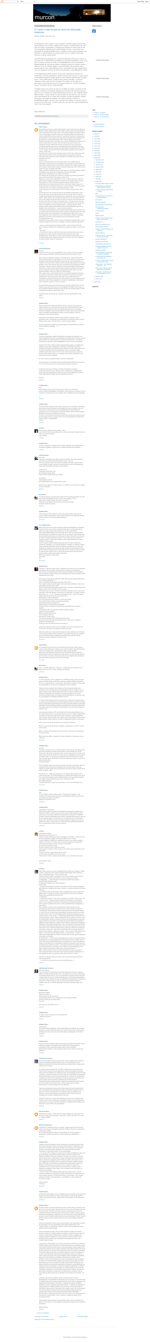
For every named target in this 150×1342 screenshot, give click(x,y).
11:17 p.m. (42, 660)
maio (97, 176)
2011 (95, 146)
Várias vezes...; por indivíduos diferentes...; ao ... (103, 264)
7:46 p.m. (41, 449)
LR (40, 869)
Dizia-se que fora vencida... (103, 224)
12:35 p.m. (42, 825)
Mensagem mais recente (42, 1316)
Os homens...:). (99, 222)
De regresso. (99, 200)
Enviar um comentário (43, 1313)
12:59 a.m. (42, 1200)
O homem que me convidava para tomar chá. (103, 257)
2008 (95, 153)
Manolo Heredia (43, 1125)
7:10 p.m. (41, 438)
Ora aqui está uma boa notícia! (103, 204)
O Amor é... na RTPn (99, 112)
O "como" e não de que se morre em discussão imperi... (104, 261)
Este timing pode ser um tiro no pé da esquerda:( (104, 196)
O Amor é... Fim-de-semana (101, 114)
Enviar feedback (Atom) (47, 1319)
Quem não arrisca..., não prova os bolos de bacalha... (103, 236)
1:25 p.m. (41, 863)
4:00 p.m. (41, 298)
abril (97, 179)
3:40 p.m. (41, 985)
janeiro (98, 279)
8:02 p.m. (41, 489)
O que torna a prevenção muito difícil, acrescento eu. (104, 218)
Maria (40, 494)
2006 (95, 158)
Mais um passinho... (100, 202)
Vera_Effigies (43, 525)
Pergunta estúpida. (100, 250)
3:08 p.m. (41, 962)
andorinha (42, 455)
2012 (95, 143)
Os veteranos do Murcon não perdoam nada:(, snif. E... (103, 272)
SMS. (96, 193)
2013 (95, 141)
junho (97, 174)
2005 (95, 281)
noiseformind (43, 248)
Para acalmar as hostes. (102, 226)
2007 (95, 155)
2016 (95, 134)
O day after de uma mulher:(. (103, 244)
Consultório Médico (99, 124)
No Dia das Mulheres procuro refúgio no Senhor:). (103, 247)
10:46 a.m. (42, 801)
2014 (95, 138)
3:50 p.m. (41, 1007)
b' (39, 831)
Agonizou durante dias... (102, 241)
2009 (95, 150)
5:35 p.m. (41, 1309)
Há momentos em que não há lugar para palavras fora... (103, 268)
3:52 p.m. (41, 1019)
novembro (99, 162)
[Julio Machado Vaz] (94, 32)
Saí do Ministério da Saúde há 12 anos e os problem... (103, 253)
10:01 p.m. (42, 519)
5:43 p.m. (41, 1119)
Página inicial (63, 1316)
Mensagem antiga (83, 1316)
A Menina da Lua (44, 1058)
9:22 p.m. (41, 1136)
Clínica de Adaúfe (99, 126)
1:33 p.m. (41, 243)
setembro (98, 167)
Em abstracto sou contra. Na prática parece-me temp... (103, 186)
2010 (95, 148)
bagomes (41, 1205)
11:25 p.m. (42, 672)
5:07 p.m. (41, 1053)
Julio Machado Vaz (44, 968)
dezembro (99, 160)
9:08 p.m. (41, 506)
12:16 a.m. (42, 785)
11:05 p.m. (42, 639)
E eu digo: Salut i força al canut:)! (104, 183)
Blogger (84, 1337)
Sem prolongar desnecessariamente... (102, 207)
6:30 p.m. (41, 380)
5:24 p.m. (41, 1106)
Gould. (97, 213)
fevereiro (98, 276)
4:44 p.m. (41, 328)
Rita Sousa (42, 1111)
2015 (95, 136)
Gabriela (41, 566)
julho (97, 172)
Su (40, 428)
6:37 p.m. (41, 422)
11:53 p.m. (42, 740)
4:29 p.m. (41, 1036)
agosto (98, 169)
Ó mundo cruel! (99, 211)
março (97, 181)
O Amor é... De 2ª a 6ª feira (101, 117)
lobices (41, 127)
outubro (98, 164)
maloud (41, 645)
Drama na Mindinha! (101, 239)
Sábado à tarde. (99, 215)
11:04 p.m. (42, 1186)
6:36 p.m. (41, 398)
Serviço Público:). (100, 233)
